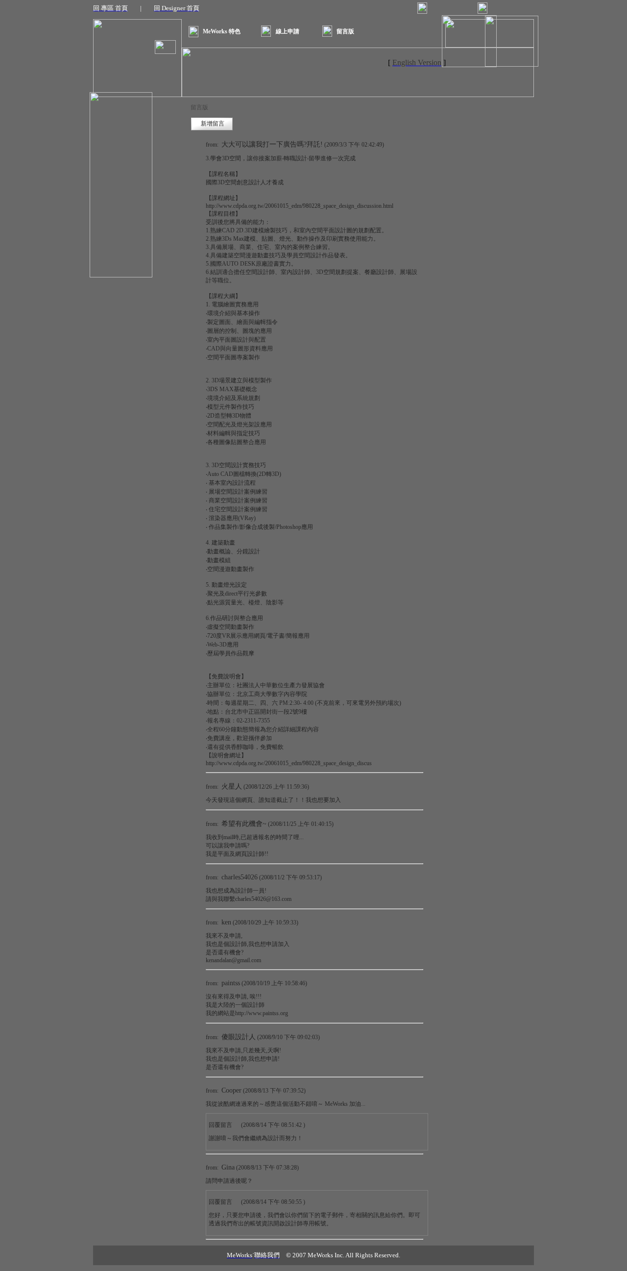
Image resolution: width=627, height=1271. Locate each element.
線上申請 (287, 31)
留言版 (345, 31)
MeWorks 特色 (222, 31)
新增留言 (212, 123)
